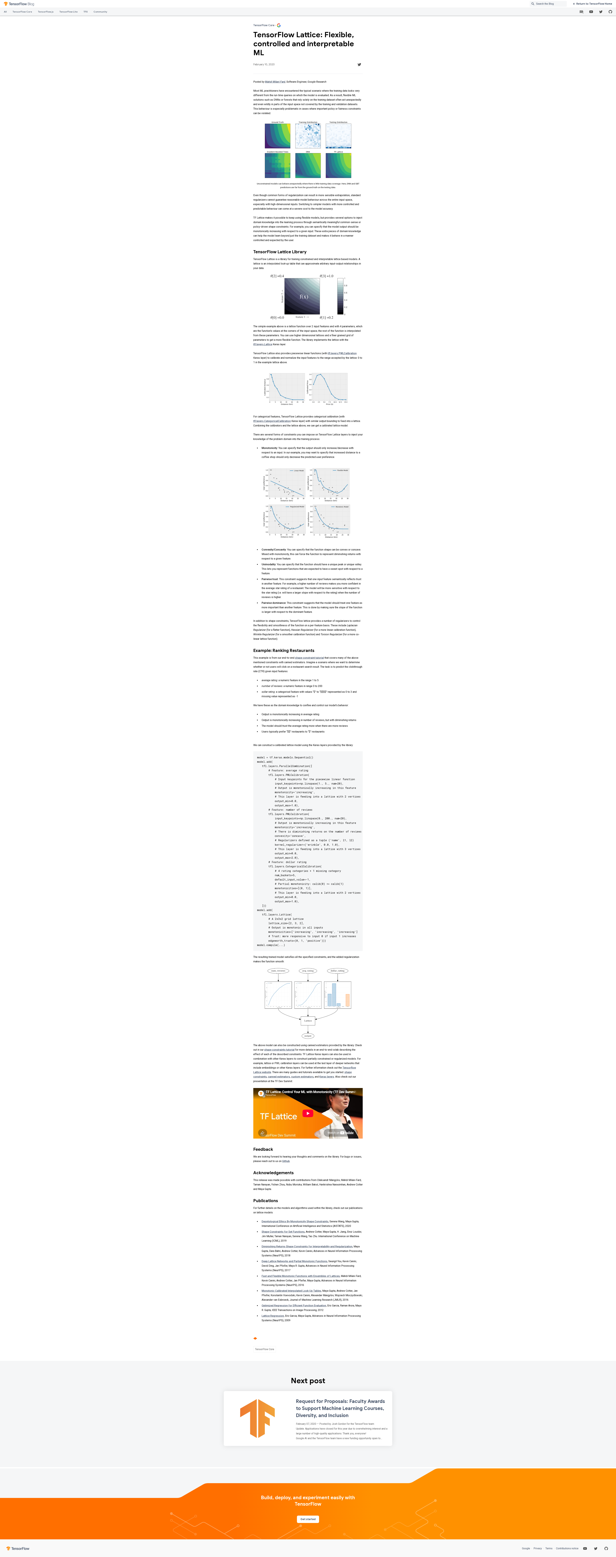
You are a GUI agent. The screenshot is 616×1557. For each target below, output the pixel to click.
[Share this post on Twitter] (359, 64)
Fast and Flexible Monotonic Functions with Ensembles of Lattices (301, 1276)
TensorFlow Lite (68, 11)
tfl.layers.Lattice (262, 344)
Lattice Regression (273, 1315)
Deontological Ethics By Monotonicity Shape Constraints (295, 1221)
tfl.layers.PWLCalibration (342, 353)
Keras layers (326, 1076)
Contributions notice (566, 1548)
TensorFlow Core (22, 11)
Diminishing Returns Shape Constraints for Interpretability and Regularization (307, 1246)
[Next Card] (308, 1418)
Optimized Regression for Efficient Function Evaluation (294, 1305)
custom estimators (302, 1076)
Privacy (538, 1548)
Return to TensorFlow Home (594, 3)
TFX (85, 11)
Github (286, 1161)
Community (100, 11)
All (5, 11)
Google (526, 1548)
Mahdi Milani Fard (275, 81)
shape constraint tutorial (309, 657)
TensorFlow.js (46, 11)
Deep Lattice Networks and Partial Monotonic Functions (294, 1261)
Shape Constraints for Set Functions (283, 1231)
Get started (308, 1519)
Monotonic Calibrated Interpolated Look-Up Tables (291, 1290)
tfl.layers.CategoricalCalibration (272, 421)
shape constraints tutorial (279, 1049)
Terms (549, 1548)
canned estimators (279, 1076)
